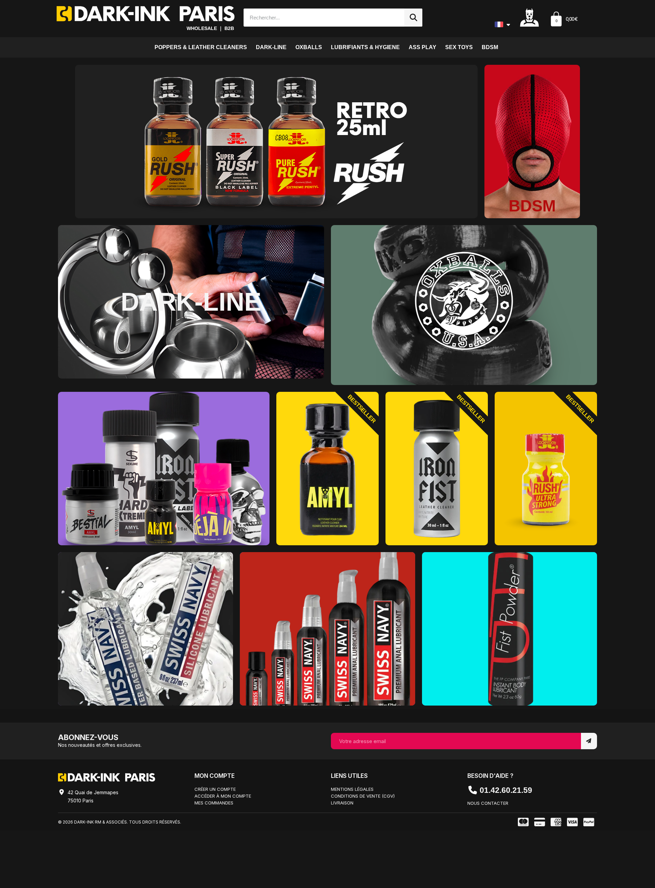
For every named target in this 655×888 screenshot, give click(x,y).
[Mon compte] (529, 17)
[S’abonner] (589, 741)
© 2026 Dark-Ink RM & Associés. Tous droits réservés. (119, 822)
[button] (564, 20)
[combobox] (321, 18)
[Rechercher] (413, 18)
